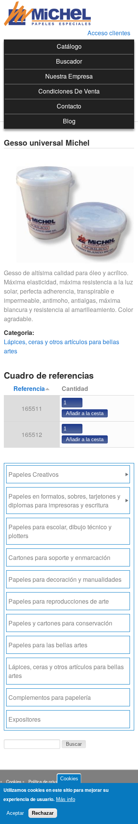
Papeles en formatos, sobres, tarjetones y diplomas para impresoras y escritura (64, 500)
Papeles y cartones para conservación (60, 623)
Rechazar (43, 813)
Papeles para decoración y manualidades (65, 579)
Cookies (13, 781)
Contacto (69, 106)
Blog (69, 121)
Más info (65, 799)
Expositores (24, 719)
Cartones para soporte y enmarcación (59, 557)
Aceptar (15, 813)
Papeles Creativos (33, 474)
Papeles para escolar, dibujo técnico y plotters (60, 531)
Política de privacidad (48, 781)
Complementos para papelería (49, 697)
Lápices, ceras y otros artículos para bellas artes (66, 671)
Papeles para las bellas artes (47, 644)
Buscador (69, 61)
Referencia (29, 388)
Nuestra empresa (69, 76)
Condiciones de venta (69, 91)
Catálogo (69, 46)
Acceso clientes (108, 32)
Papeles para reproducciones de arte (58, 601)
